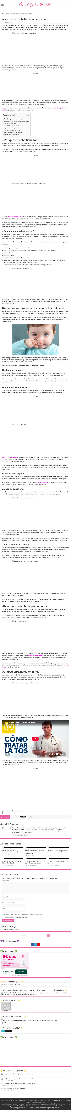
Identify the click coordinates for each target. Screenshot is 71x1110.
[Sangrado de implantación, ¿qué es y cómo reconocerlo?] (2, 1074)
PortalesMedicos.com (5, 1010)
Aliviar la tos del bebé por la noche (13, 132)
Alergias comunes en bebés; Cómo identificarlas (11, 862)
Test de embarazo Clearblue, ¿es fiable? (15, 1088)
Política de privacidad (22, 917)
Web (3, 908)
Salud (7, 14)
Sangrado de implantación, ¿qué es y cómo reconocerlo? (19, 1074)
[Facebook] (32, 944)
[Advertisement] (35, 86)
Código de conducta (45, 1100)
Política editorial (58, 1100)
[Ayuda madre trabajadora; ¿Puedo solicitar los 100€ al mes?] (2, 1079)
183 (13, 1085)
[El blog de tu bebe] (35, 5)
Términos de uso (5, 1100)
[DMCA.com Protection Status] (6, 1031)
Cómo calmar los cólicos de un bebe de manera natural (35, 862)
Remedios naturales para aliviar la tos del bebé (16, 121)
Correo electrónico (8, 903)
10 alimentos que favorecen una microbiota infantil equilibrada (34, 851)
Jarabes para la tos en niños (11, 134)
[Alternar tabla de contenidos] (26, 115)
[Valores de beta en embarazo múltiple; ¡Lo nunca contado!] (2, 1083)
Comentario (5, 880)
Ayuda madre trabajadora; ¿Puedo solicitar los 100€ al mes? (20, 1079)
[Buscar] (48, 935)
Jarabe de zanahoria (12, 128)
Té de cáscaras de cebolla (13, 130)
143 (11, 1090)
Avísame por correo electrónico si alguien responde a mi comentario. (23, 914)
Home (3, 14)
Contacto (67, 1100)
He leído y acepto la (16, 917)
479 (12, 1076)
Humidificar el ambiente (13, 125)
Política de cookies (32, 1100)
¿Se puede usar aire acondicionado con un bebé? (11, 851)
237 (12, 1080)
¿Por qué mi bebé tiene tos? (11, 118)
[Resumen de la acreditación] (35, 993)
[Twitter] (35, 944)
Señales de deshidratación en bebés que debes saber (58, 851)
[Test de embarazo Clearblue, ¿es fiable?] (2, 1088)
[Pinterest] (38, 944)
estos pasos (6, 381)
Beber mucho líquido (12, 127)
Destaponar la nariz (12, 123)
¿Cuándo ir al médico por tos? (14, 119)
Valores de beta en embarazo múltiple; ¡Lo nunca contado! (20, 1083)
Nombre (5, 897)
